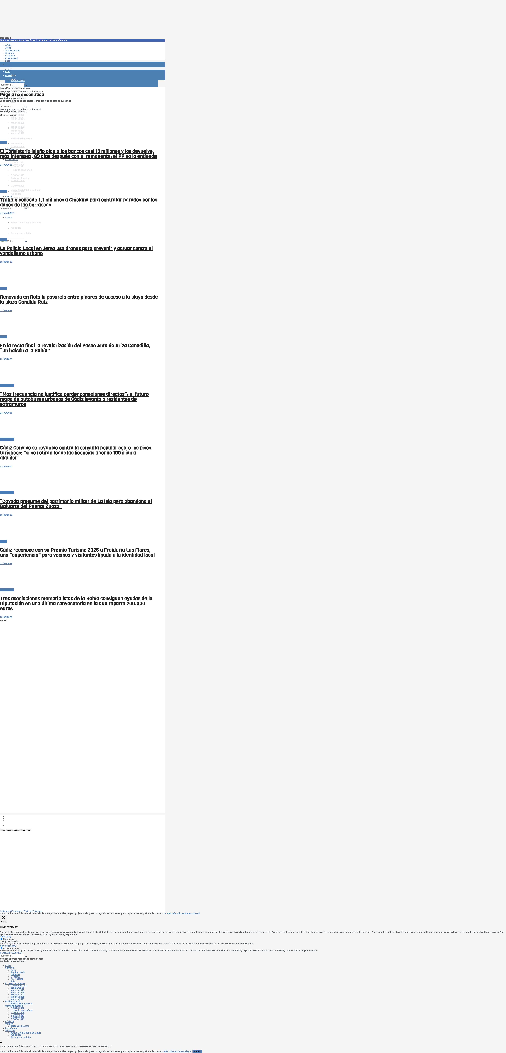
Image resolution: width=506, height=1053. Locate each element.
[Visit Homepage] (27, 57)
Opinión (9, 1023)
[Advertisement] (79, 18)
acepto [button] (167, 913)
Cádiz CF (9, 1021)
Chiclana (15, 974)
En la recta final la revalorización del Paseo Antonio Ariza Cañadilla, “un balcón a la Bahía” (75, 348)
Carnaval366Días (11, 142)
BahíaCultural (7, 589)
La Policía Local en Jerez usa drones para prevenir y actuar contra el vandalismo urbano (76, 251)
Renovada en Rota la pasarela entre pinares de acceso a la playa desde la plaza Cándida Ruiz (79, 299)
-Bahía (3, 142)
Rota (13, 981)
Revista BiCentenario (21, 1003)
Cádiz (8, 965)
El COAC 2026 (18, 146)
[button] (15, 830)
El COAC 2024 (18, 1014)
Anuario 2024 (18, 992)
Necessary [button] (5, 936)
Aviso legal (10, 823)
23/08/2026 (6, 164)
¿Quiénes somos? (14, 816)
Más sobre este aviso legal (177, 1051)
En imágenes (12, 1028)
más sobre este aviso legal (186, 913)
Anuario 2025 (17, 115)
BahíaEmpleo (17, 988)
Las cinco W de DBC (15, 818)
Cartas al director (20, 1026)
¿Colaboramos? (13, 825)
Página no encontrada (18, 88)
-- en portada (7, 385)
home (3, 88)
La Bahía (9, 967)
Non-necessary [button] (8, 945)
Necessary (8, 939)
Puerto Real (17, 979)
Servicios (10, 1030)
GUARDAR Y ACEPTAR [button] (11, 952)
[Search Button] (26, 241)
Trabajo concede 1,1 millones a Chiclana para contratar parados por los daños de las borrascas (78, 202)
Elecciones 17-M (19, 985)
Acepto (197, 1051)
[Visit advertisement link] (6, 72)
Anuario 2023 (17, 994)
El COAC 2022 (18, 1019)
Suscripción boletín (21, 1037)
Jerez (13, 970)
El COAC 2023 (17, 162)
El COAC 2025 (17, 1012)
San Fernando (18, 972)
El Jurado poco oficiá (21, 1010)
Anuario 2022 (18, 996)
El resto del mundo (12, 103)
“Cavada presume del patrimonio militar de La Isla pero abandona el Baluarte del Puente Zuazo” (76, 504)
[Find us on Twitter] (1, 1042)
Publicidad (16, 194)
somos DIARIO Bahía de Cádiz (26, 190)
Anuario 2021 (17, 999)
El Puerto (15, 976)
